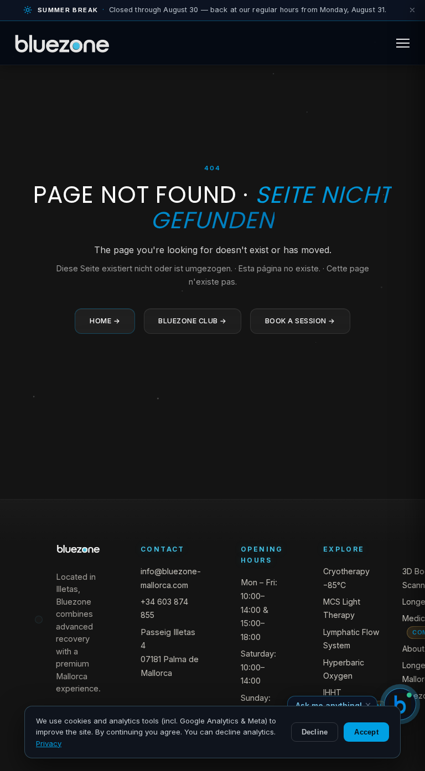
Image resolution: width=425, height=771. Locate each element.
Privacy (48, 743)
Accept (366, 732)
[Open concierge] (400, 704)
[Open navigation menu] (403, 43)
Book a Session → (300, 321)
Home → (105, 321)
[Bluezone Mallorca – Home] (62, 43)
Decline (315, 732)
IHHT (332, 692)
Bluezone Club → (192, 321)
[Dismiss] (412, 10)
